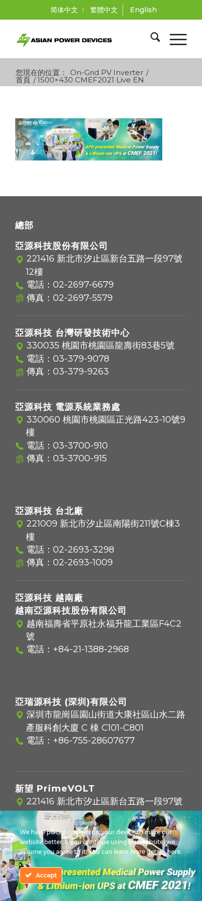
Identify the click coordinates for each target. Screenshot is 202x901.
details (156, 852)
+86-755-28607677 (94, 740)
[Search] (150, 38)
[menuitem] (64, 9)
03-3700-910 (80, 445)
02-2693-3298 (83, 549)
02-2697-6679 (83, 284)
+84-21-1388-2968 (91, 649)
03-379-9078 (81, 358)
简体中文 (64, 9)
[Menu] (173, 38)
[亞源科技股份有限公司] (83, 38)
